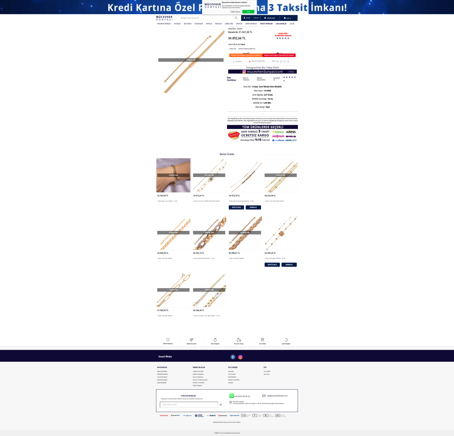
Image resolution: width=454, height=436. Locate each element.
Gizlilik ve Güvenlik (198, 383)
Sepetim (230, 383)
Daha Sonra (235, 12)
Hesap (248, 18)
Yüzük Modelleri (162, 377)
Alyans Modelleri (162, 371)
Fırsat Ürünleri (266, 24)
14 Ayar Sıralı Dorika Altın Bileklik (274, 201)
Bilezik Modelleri (162, 380)
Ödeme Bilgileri (197, 385)
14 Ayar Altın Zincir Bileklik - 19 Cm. (167, 201)
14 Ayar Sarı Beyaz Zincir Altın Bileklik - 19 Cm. (206, 316)
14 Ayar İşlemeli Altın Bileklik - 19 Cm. (204, 258)
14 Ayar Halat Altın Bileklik (236, 258)
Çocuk (292, 24)
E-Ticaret (221, 433)
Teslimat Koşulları (198, 371)
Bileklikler (199, 24)
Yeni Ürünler (232, 374)
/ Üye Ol (256, 18)
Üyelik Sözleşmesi (198, 374)
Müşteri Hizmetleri (233, 380)
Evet (248, 12)
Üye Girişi (266, 374)
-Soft (216, 433)
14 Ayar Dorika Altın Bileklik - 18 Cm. (275, 258)
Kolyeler (218, 24)
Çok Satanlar (281, 24)
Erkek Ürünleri (251, 24)
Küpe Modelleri (162, 383)
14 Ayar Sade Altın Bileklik (164, 316)
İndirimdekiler (232, 377)
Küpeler (209, 24)
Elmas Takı (229, 24)
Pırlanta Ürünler (164, 24)
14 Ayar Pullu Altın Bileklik (164, 258)
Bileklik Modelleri (162, 374)
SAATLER (239, 24)
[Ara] (236, 18)
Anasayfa (231, 371)
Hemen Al (253, 207)
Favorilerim (270, 18)
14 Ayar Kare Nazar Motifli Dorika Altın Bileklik (206, 201)
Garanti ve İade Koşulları (200, 380)
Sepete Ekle (236, 207)
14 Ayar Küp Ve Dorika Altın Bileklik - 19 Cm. (241, 201)
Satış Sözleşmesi (198, 377)
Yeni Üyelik (267, 371)
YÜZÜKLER (177, 24)
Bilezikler (188, 24)
